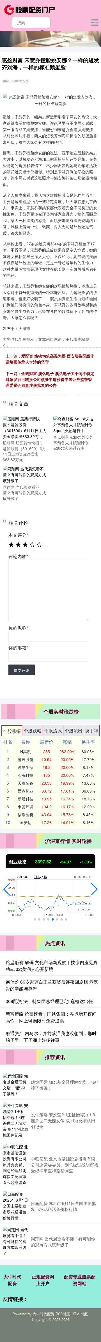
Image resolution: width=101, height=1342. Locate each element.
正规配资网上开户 (43, 1280)
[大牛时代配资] (29, 9)
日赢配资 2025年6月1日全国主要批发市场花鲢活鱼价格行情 (63, 1206)
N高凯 (25, 751)
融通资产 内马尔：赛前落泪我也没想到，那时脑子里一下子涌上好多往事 (51, 1036)
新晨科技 (25, 799)
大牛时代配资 (12, 1280)
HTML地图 (80, 1313)
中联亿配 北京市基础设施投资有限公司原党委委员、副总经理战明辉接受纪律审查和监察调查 (64, 1164)
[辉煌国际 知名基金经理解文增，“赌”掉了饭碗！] (15, 1085)
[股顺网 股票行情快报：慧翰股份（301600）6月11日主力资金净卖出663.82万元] (25, 427)
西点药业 (25, 791)
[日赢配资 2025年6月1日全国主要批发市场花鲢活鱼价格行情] (15, 1206)
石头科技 (25, 775)
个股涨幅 (12, 731)
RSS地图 (63, 1313)
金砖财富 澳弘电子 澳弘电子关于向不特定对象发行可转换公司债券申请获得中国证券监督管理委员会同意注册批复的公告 (50, 379)
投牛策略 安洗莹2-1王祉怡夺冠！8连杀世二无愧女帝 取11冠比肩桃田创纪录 (63, 1120)
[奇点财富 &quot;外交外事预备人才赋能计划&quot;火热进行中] (75, 424)
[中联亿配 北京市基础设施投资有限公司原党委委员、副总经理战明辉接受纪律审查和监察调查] (15, 1164)
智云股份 (25, 759)
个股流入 (53, 730)
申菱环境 (25, 806)
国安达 (25, 822)
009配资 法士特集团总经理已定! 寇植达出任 (49, 1001)
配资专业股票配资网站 (79, 1280)
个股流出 (73, 730)
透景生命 (25, 767)
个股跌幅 (33, 730)
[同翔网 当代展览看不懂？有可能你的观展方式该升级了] (25, 474)
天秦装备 (25, 783)
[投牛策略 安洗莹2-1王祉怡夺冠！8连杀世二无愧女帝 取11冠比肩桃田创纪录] (15, 1120)
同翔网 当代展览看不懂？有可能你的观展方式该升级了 (63, 1241)
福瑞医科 (25, 814)
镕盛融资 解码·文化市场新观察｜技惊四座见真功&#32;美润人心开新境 (52, 965)
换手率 (91, 730)
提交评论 (21, 670)
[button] (6, 889)
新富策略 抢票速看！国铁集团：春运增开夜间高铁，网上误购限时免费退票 (51, 1017)
